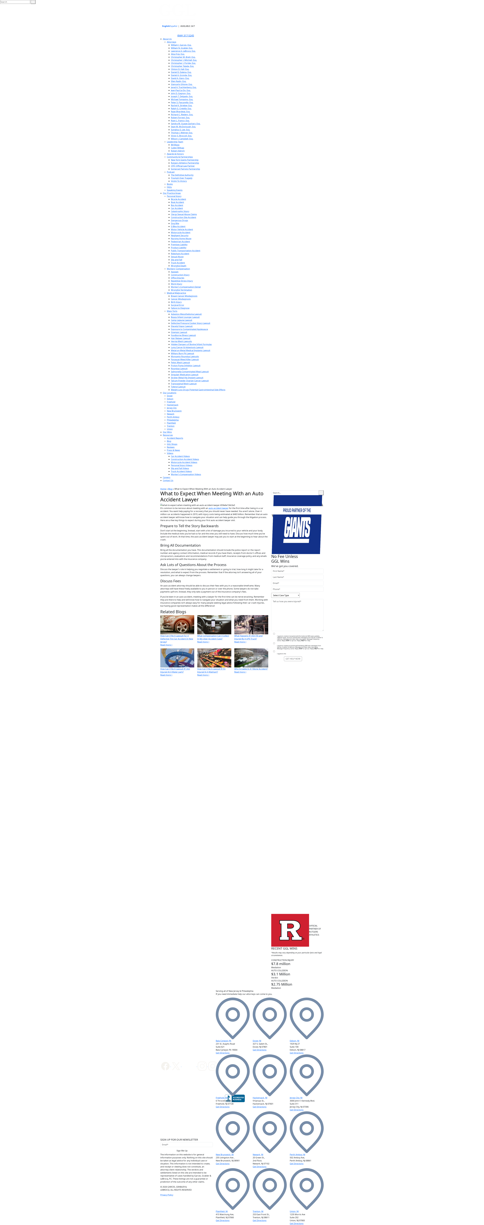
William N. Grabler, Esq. (182, 48)
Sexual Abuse (177, 256)
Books (170, 184)
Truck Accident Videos (181, 471)
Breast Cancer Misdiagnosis (184, 296)
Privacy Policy (166, 1194)
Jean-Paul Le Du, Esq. (181, 90)
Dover (170, 395)
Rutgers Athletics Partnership (185, 163)
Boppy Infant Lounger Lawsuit (185, 317)
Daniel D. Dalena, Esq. (181, 72)
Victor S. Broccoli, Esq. (181, 135)
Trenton (170, 426)
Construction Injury (180, 274)
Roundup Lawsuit (179, 368)
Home (163, 489)
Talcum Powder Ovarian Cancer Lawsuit (190, 380)
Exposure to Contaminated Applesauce (189, 329)
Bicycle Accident (178, 199)
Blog (169, 441)
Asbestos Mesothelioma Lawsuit (186, 314)
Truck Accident (178, 262)
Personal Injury (174, 196)
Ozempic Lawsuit (179, 332)
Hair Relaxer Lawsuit (180, 338)
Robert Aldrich (178, 150)
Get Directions (223, 1052)
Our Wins (167, 432)
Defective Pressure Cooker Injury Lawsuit (190, 323)
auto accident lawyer (218, 508)
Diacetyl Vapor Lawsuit (182, 326)
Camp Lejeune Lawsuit (181, 320)
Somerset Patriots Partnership (185, 169)
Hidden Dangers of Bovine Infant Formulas (191, 344)
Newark (170, 414)
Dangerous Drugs (179, 220)
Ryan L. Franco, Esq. (180, 120)
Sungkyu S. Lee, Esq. (180, 129)
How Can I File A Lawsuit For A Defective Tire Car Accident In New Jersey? (176, 638)
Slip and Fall (176, 259)
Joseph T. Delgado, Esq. (182, 96)
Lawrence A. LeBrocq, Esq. (183, 51)
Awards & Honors (175, 153)
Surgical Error (177, 305)
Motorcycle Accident (180, 232)
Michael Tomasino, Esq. (182, 99)
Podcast (171, 172)
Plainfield (171, 423)
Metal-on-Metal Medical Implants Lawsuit (190, 350)
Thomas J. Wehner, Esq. (182, 132)
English (166, 26)
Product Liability (178, 247)
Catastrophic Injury (180, 211)
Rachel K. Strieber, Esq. (181, 105)
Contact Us (168, 480)
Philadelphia (173, 420)
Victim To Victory (179, 181)
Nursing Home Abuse (181, 238)
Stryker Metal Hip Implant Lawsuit (187, 377)
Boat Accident (177, 202)
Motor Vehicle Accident (182, 229)
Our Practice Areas (172, 193)
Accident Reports (175, 438)
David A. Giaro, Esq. (180, 78)
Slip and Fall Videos (180, 468)
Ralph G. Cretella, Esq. (181, 108)
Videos (170, 453)
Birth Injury (176, 302)
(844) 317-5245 (185, 35)
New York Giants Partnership (185, 160)
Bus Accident (177, 205)
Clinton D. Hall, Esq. (180, 69)
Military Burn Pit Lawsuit (182, 353)
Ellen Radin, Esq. (178, 81)
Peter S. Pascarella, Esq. (182, 102)
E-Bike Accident (178, 226)
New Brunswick (174, 411)
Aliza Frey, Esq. (178, 54)
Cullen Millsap (177, 147)
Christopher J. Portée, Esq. (183, 63)
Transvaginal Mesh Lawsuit (184, 383)
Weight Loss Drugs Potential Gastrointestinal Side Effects (198, 389)
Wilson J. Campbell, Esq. (182, 138)
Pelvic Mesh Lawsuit (180, 362)
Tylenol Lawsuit (178, 386)
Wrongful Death (178, 265)
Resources (168, 435)
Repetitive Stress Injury (182, 280)
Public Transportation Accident (185, 250)
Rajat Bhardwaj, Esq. (180, 111)
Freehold (171, 401)
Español (173, 26)
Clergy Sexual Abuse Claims (184, 214)
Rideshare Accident (180, 253)
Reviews (171, 447)
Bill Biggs (175, 144)
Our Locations (169, 392)
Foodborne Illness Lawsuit (183, 335)
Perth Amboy (173, 417)
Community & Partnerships (180, 156)
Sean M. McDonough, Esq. (183, 126)
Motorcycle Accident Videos (184, 462)
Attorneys (171, 42)
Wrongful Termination (181, 290)
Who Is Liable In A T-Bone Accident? (251, 669)
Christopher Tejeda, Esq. (182, 66)
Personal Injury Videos (181, 465)
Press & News (173, 450)
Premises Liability (179, 244)
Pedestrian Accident (180, 241)
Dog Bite (175, 223)
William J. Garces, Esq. (181, 45)
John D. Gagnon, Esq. (181, 93)
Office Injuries (177, 277)
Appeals (174, 271)
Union (170, 429)
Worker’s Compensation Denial (186, 287)
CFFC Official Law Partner (183, 166)
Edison (170, 398)
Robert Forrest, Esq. (180, 117)
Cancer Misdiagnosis (181, 299)
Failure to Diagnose (180, 308)
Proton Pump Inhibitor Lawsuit (185, 365)
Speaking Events (175, 190)
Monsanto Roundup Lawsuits (185, 356)
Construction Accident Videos (185, 459)
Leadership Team (175, 141)
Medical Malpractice (176, 293)
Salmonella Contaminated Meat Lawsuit (190, 371)
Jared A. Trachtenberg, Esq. (183, 87)
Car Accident (177, 208)
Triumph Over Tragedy (181, 178)
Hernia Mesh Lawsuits (181, 341)
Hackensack (172, 404)
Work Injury (176, 283)
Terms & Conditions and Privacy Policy (299, 654)
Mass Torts (172, 311)
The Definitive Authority (182, 175)
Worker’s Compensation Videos (186, 474)
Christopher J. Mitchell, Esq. (184, 60)
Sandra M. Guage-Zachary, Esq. (185, 123)
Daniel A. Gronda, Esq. (181, 75)
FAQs (169, 187)
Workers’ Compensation (178, 268)
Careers (166, 477)
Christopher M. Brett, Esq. (183, 57)
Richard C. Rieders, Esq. (182, 114)
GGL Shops (172, 444)
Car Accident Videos (180, 456)
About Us (167, 39)
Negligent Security (179, 235)
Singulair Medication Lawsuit (184, 374)
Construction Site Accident (183, 217)
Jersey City (172, 407)
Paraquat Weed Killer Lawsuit (185, 359)
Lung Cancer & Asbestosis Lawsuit (187, 347)
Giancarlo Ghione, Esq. (181, 84)
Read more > (166, 644)
